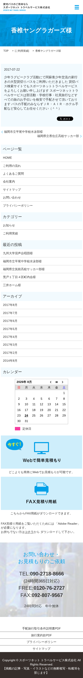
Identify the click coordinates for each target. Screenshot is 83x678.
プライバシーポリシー (18, 205)
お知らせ (9, 225)
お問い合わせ (12, 197)
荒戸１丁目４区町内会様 (19, 277)
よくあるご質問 (13, 173)
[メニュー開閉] (77, 7)
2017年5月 (10, 329)
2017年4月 (10, 336)
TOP (6, 50)
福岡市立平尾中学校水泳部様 (23, 131)
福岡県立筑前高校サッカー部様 (24, 269)
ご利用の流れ (12, 165)
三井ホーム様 (12, 285)
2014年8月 (10, 360)
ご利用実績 (22, 50)
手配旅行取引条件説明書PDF (41, 628)
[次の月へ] (64, 382)
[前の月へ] (49, 382)
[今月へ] (56, 382)
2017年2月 (10, 352)
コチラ (29, 532)
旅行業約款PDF (41, 635)
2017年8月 (10, 305)
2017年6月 (10, 321)
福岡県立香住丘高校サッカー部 (58, 136)
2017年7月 (10, 313)
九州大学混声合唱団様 (18, 253)
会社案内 (9, 181)
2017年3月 (10, 344)
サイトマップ (12, 189)
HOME (7, 157)
